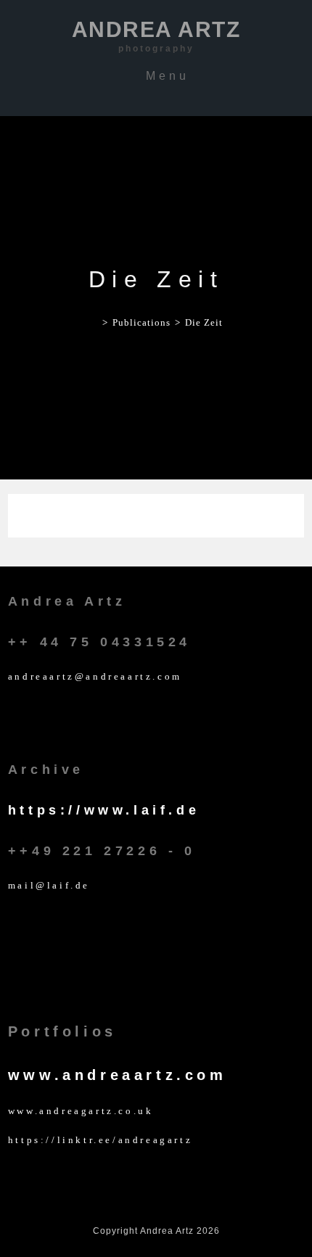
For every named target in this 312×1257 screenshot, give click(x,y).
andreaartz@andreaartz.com (95, 676)
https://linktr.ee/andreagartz (100, 1139)
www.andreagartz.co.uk (81, 1110)
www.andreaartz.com (117, 1075)
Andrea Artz (156, 35)
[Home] (94, 322)
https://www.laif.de (104, 810)
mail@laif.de (49, 885)
